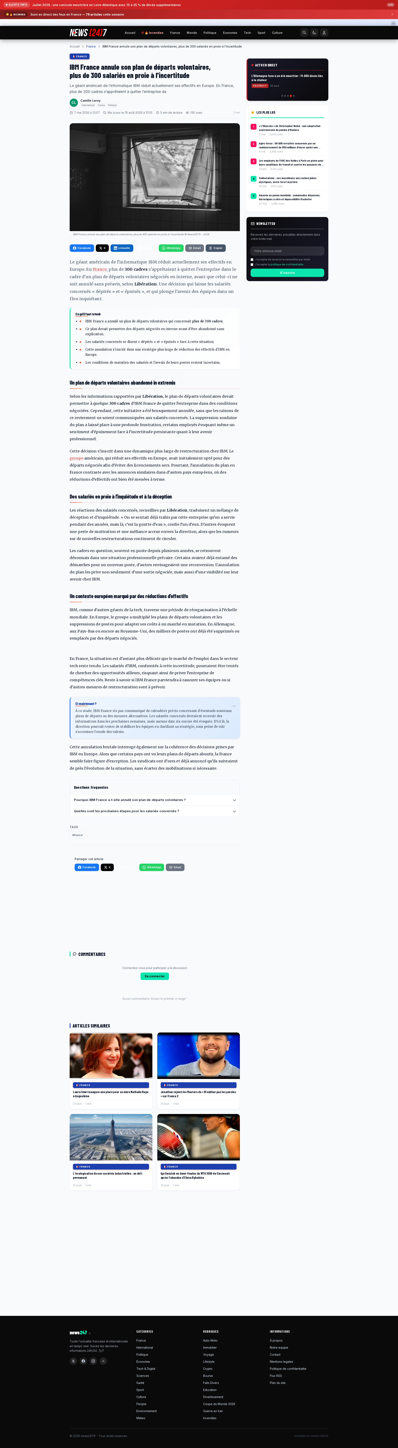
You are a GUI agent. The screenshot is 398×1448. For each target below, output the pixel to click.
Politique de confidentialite (288, 1420)
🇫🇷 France (79, 108)
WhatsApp (173, 299)
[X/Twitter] (73, 1413)
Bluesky (148, 299)
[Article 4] (291, 148)
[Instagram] (93, 1413)
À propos (276, 1392)
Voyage (208, 1406)
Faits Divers (211, 1434)
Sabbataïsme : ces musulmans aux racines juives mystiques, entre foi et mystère (288, 231)
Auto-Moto (210, 1392)
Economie (230, 84)
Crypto (207, 1420)
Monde (192, 84)
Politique (210, 84)
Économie (143, 1413)
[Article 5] (293, 148)
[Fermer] (393, 24)
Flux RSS (276, 1427)
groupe (76, 510)
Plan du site (278, 1434)
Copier (218, 299)
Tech (247, 84)
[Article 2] (285, 148)
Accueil (130, 84)
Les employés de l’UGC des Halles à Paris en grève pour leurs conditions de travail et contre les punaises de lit (291, 214)
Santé (140, 1434)
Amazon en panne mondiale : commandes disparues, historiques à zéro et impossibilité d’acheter (289, 249)
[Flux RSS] (103, 1413)
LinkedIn (124, 299)
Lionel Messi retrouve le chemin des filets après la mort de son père (82, 5)
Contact (275, 1406)
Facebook (84, 299)
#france (77, 887)
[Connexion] (324, 84)
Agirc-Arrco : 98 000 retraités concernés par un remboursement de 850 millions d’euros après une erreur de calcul (288, 197)
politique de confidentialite (287, 316)
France (175, 84)
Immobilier (210, 1399)
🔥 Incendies (154, 84)
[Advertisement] (155, 965)
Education (210, 1441)
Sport (261, 84)
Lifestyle (209, 1413)
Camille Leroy (90, 152)
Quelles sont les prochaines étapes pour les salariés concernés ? (126, 863)
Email (197, 299)
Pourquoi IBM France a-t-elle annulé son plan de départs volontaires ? (130, 852)
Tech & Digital (145, 1420)
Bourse (208, 1427)
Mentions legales (281, 1413)
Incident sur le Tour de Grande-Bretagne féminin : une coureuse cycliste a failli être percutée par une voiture (287, 130)
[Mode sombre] (314, 84)
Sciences (142, 1427)
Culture (277, 84)
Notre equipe (279, 1399)
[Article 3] (288, 148)
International (144, 1399)
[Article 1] (282, 148)
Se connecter (155, 1028)
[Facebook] (83, 1413)
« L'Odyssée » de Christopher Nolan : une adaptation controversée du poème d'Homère (289, 179)
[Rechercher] (304, 84)
